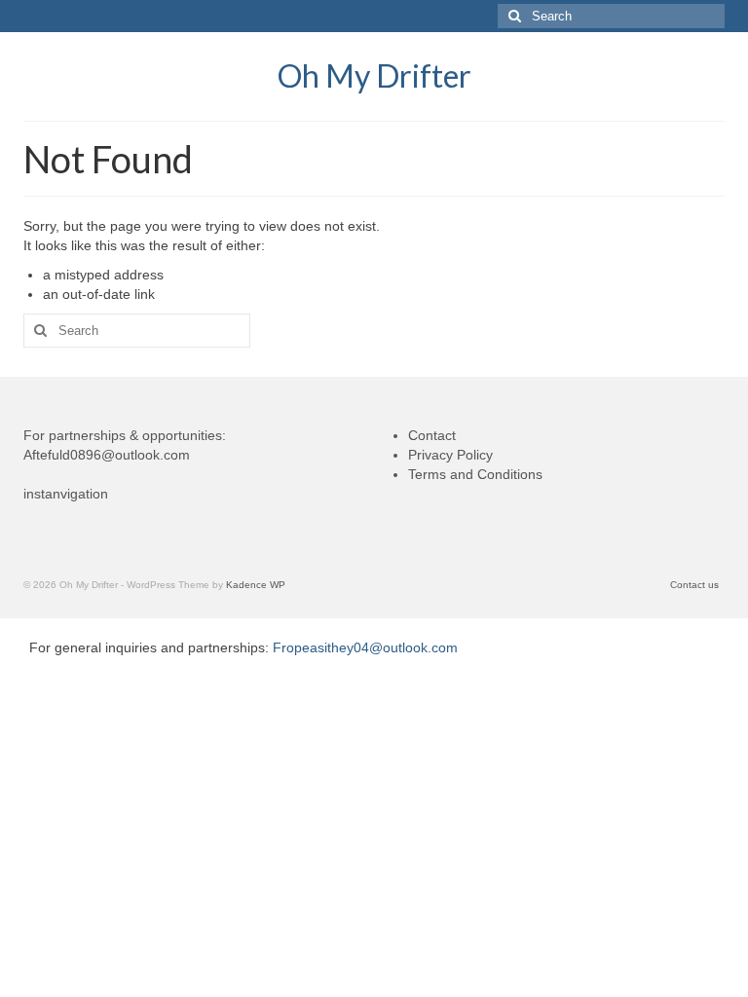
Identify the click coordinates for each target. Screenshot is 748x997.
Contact (432, 435)
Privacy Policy (450, 454)
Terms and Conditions (475, 474)
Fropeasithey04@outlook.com (365, 647)
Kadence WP (255, 584)
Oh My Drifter (374, 75)
